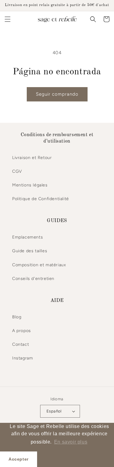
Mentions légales (30, 185)
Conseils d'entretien (33, 278)
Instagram (22, 358)
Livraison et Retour (32, 157)
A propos (21, 330)
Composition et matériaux (39, 264)
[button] (7, 19)
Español (54, 411)
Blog (16, 317)
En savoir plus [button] (70, 441)
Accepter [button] (19, 459)
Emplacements (27, 237)
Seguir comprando (57, 94)
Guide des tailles (29, 250)
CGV (17, 171)
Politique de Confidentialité (40, 198)
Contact (20, 344)
